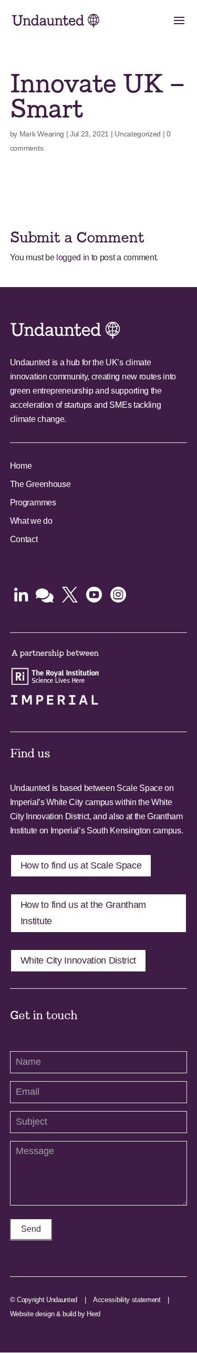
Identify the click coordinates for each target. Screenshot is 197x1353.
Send (31, 1228)
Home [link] (21, 465)
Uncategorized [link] (138, 134)
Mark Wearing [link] (41, 134)
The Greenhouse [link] (40, 484)
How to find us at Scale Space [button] (81, 865)
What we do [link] (31, 520)
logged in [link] (72, 257)
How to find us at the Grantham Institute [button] (83, 913)
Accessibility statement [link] (127, 1300)
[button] (179, 27)
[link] (56, 20)
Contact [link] (24, 539)
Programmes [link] (33, 502)
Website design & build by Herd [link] (55, 1314)
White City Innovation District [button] (78, 960)
